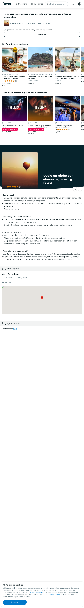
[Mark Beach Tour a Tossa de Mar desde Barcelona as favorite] (50, 49)
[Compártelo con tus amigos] (75, 189)
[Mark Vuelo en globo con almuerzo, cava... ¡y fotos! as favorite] (80, 189)
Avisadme (41, 34)
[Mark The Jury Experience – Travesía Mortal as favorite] (24, 98)
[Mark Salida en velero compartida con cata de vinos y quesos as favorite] (24, 49)
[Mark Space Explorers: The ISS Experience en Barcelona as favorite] (76, 98)
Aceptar (15, 602)
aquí (15, 329)
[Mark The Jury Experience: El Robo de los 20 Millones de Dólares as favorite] (50, 98)
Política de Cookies (37, 592)
